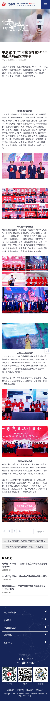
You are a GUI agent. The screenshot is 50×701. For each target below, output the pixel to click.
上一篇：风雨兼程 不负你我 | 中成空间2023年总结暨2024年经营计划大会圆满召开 (26, 541)
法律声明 (20, 690)
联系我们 (39, 690)
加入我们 (29, 690)
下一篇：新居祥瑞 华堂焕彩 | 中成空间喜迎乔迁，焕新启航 (26, 547)
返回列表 (40, 532)
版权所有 (10, 690)
